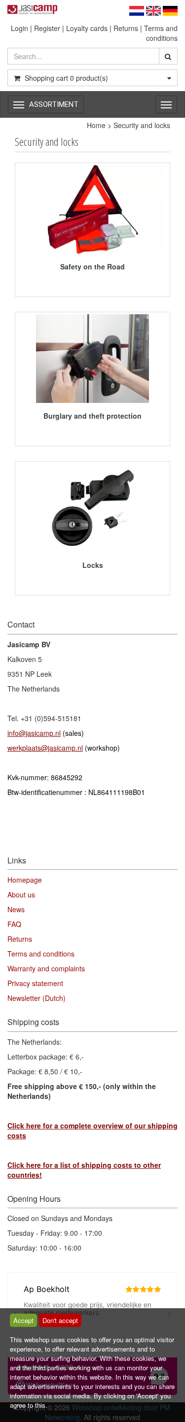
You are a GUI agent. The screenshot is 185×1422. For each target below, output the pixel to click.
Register (47, 28)
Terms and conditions (161, 33)
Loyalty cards (87, 28)
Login (19, 28)
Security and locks (141, 125)
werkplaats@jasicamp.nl (45, 748)
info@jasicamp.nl (34, 733)
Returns (125, 28)
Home (96, 125)
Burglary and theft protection (92, 416)
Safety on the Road (92, 266)
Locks (92, 565)
